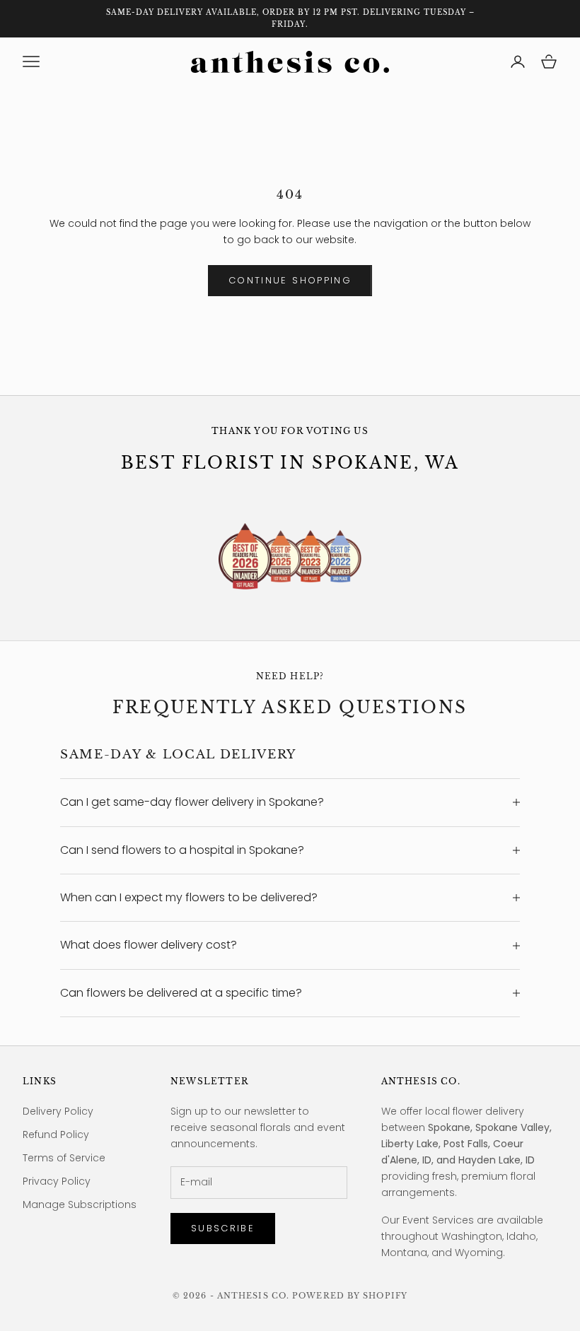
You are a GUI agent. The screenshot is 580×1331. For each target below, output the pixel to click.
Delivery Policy (58, 1111)
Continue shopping (290, 280)
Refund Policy (56, 1134)
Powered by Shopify (349, 1296)
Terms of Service (64, 1158)
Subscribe (223, 1228)
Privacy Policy (57, 1181)
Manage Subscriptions (80, 1204)
